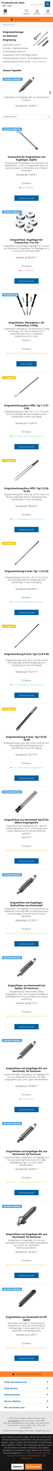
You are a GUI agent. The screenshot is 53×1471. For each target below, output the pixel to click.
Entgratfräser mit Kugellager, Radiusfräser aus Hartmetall (26, 904)
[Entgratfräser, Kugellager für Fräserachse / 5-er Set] (26, 221)
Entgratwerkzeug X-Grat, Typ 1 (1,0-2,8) (26, 571)
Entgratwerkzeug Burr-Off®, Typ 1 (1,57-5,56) (26, 407)
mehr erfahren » (39, 61)
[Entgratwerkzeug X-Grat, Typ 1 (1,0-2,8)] (26, 553)
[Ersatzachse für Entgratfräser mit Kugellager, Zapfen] (26, 138)
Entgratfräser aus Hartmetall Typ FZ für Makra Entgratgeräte (26, 821)
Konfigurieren (33, 1466)
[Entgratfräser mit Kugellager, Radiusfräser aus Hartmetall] (26, 884)
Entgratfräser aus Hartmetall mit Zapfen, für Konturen (26, 987)
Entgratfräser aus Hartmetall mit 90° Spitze (26, 1318)
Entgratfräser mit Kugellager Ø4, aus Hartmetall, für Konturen (26, 98)
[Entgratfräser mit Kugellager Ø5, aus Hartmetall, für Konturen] (26, 1216)
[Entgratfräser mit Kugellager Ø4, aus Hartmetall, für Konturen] (26, 84)
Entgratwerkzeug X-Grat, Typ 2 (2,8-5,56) (26, 654)
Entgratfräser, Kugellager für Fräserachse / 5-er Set (26, 241)
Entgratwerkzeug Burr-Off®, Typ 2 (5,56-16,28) (26, 490)
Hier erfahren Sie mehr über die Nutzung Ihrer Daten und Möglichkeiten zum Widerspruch (28, 1456)
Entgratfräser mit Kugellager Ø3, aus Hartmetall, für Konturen (26, 1070)
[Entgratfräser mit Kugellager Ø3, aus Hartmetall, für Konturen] (26, 1050)
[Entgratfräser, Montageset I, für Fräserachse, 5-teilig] (26, 304)
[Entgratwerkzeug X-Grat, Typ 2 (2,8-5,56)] (26, 635)
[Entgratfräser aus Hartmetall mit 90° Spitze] (26, 1298)
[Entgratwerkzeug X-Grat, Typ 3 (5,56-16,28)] (26, 718)
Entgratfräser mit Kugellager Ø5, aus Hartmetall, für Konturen (26, 1235)
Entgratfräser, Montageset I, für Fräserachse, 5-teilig (26, 324)
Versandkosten (14, 1420)
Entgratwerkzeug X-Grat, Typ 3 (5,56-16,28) (26, 738)
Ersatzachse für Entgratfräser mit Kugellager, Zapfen (26, 158)
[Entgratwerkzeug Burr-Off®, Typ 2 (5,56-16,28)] (26, 470)
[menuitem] (47, 12)
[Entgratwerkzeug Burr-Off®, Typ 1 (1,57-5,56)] (26, 387)
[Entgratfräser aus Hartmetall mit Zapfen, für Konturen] (26, 967)
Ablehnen (17, 1466)
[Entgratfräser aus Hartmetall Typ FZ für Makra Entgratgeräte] (26, 801)
